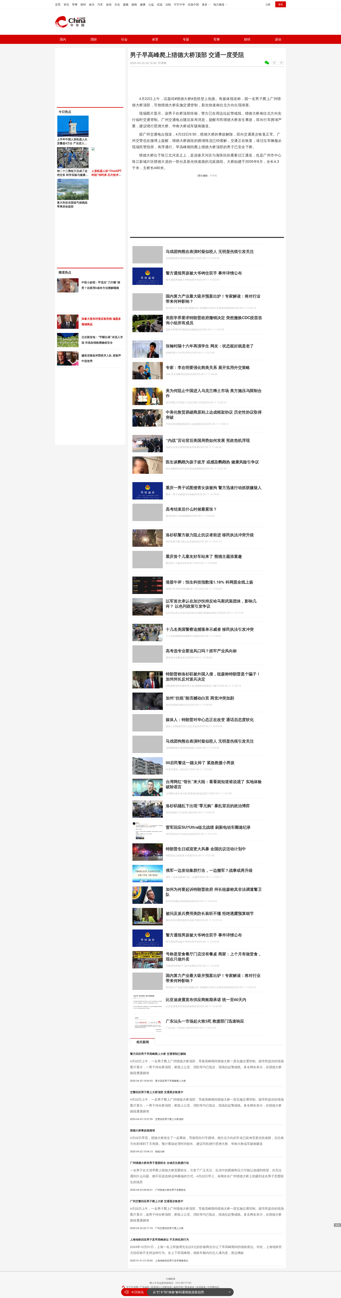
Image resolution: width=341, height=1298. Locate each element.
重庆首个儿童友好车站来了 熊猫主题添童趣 (204, 556)
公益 (151, 4)
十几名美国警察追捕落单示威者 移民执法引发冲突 (210, 629)
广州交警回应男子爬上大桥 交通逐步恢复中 (156, 1201)
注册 (268, 4)
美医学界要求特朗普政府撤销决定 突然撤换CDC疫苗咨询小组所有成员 (214, 320)
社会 (124, 39)
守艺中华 (179, 4)
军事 (75, 4)
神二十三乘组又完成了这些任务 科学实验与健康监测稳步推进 (72, 175)
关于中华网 (132, 1287)
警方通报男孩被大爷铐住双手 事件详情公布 (204, 273)
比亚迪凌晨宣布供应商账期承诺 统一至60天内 (206, 999)
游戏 (108, 4)
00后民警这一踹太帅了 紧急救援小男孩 (200, 762)
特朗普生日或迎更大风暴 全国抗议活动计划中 (206, 848)
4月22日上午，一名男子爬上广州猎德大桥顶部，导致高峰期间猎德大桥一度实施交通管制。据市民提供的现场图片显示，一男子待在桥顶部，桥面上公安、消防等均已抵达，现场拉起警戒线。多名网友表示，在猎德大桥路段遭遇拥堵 (207, 1067)
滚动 (278, 39)
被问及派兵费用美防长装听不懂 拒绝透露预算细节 (210, 913)
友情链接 (201, 1287)
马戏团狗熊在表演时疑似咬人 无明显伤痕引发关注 (210, 251)
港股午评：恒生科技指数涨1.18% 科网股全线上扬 (209, 582)
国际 (94, 39)
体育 (155, 39)
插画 (134, 4)
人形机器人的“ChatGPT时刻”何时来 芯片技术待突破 (107, 175)
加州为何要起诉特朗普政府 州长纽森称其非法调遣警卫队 (214, 891)
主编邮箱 (170, 1278)
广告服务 (144, 1287)
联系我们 (156, 1287)
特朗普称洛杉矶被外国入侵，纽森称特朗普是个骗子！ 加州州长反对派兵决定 (213, 676)
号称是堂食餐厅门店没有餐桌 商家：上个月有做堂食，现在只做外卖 (214, 956)
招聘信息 (167, 1287)
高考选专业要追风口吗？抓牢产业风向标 (201, 650)
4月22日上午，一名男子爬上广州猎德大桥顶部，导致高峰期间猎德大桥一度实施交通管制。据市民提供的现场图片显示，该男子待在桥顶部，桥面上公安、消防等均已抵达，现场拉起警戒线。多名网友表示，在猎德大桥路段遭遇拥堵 (207, 1214)
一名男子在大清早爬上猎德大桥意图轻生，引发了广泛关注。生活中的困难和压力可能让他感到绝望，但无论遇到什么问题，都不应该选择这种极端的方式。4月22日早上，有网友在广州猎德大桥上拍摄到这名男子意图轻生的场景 (207, 1176)
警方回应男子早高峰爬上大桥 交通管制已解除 (158, 1054)
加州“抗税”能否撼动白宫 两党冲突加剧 (200, 698)
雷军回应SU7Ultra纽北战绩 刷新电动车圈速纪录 (208, 827)
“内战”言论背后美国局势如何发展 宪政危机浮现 (208, 440)
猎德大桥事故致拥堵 (142, 1130)
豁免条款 (189, 1287)
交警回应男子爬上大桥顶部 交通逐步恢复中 (156, 1092)
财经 (83, 4)
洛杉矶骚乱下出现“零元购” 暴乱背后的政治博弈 (208, 805)
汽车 (100, 4)
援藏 (125, 4)
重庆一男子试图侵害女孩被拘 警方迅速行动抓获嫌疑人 (214, 487)
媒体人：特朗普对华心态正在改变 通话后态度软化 (210, 719)
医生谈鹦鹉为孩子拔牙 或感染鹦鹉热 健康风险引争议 (212, 462)
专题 (186, 39)
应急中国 (193, 4)
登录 (280, 4)
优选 (159, 4)
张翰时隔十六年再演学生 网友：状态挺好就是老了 (210, 346)
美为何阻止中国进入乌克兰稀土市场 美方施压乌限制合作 (214, 392)
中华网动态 (213, 1287)
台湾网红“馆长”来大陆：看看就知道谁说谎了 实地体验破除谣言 (214, 784)
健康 (142, 4)
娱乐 (92, 4)
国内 (63, 39)
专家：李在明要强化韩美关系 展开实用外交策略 (208, 367)
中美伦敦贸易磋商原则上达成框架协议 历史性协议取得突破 (214, 414)
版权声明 (178, 1287)
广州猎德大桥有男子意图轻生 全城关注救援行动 (159, 1163)
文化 (117, 4)
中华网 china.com (72, 22)
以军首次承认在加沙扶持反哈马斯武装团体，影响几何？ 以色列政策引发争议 (211, 603)
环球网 (162, 63)
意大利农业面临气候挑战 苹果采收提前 (72, 204)
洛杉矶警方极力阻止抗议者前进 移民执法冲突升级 (210, 534)
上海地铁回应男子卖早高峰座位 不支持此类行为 (159, 1239)
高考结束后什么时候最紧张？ (191, 509)
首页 (58, 4)
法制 (168, 4)
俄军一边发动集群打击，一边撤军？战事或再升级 (209, 870)
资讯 (66, 4)
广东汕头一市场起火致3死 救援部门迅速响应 (205, 1021)
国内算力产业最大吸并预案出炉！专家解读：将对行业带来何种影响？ (213, 298)
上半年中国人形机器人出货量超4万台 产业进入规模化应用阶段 (72, 143)
